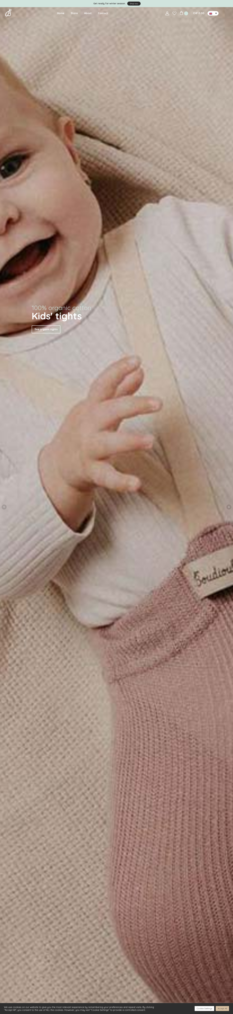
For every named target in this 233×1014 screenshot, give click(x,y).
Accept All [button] (222, 1008)
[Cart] (184, 13)
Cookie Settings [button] (204, 1008)
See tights (203, 66)
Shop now (134, 3)
